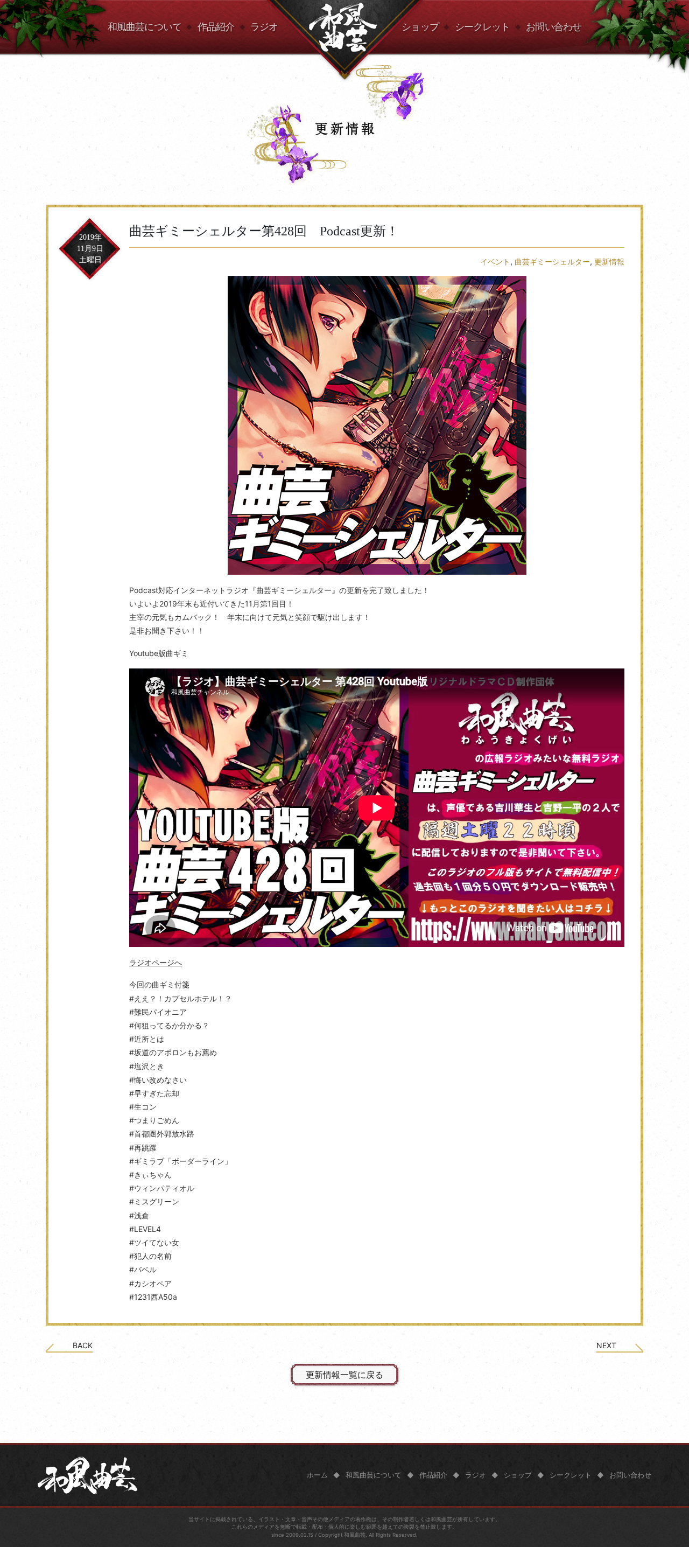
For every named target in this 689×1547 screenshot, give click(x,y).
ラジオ (264, 27)
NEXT (606, 1346)
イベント (495, 261)
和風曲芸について (144, 27)
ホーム (317, 1475)
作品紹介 (216, 27)
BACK (83, 1346)
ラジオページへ (155, 962)
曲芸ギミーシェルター (552, 261)
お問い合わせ (553, 27)
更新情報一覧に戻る (344, 1374)
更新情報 (609, 261)
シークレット (482, 27)
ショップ (420, 27)
